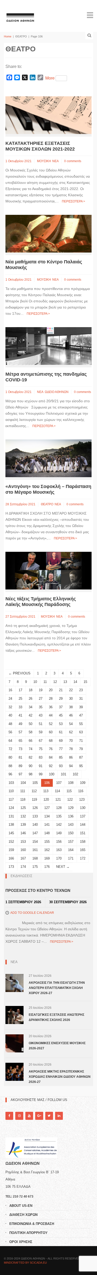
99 (40, 774)
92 (51, 766)
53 (61, 724)
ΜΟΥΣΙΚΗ (44, 161)
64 (10, 741)
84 (51, 757)
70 (71, 741)
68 (51, 741)
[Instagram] (19, 1116)
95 (81, 766)
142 (59, 825)
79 (81, 749)
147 (35, 833)
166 (11, 858)
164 (70, 850)
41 (20, 715)
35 (40, 707)
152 (11, 842)
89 (20, 766)
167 (23, 858)
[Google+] (39, 1116)
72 (10, 749)
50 (30, 724)
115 (69, 791)
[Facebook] (9, 1116)
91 (40, 766)
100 (51, 774)
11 (45, 682)
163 (59, 850)
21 (61, 690)
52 (51, 724)
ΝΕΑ (55, 161)
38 (71, 707)
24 (10, 699)
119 (34, 799)
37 (61, 707)
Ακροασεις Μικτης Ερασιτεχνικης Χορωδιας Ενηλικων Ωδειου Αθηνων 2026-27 (60, 1077)
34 (30, 707)
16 (10, 690)
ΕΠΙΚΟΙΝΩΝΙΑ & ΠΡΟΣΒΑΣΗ (31, 1224)
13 (65, 682)
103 (11, 783)
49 (20, 724)
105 (35, 783)
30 (71, 699)
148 (47, 833)
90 (30, 766)
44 (51, 715)
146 (23, 833)
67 (40, 741)
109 (82, 783)
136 (70, 816)
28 (51, 699)
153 (23, 842)
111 (22, 791)
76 (51, 749)
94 (71, 766)
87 (81, 757)
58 (30, 732)
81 (20, 757)
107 (59, 783)
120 (46, 799)
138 (11, 825)
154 (35, 842)
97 (20, 774)
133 (35, 816)
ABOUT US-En (20, 1206)
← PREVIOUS (20, 673)
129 (70, 808)
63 (81, 732)
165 (82, 850)
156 (59, 842)
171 (70, 858)
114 (57, 791)
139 (23, 825)
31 (81, 699)
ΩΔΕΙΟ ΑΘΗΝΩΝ (57, 392)
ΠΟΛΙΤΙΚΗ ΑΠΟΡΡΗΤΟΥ (28, 1233)
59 (40, 732)
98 (30, 774)
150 (70, 833)
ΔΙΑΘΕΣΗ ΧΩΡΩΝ (23, 1215)
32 (10, 707)
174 (23, 867)
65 (20, 741)
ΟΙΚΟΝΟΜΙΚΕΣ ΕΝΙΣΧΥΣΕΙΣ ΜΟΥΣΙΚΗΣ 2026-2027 (57, 1045)
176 (47, 867)
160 (23, 850)
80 (10, 757)
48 (10, 724)
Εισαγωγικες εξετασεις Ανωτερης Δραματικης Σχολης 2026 (56, 1017)
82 (30, 757)
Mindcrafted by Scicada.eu (25, 1262)
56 (10, 732)
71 (81, 741)
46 (71, 715)
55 (81, 724)
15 (85, 682)
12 (55, 682)
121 (58, 799)
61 (61, 732)
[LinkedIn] (59, 1116)
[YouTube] (29, 1116)
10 (35, 682)
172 (82, 858)
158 (82, 842)
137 (82, 816)
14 (75, 682)
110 (11, 791)
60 (51, 732)
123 (82, 799)
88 (10, 766)
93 (61, 766)
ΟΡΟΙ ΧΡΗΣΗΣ (20, 1242)
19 (40, 690)
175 (35, 867)
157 (70, 842)
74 (30, 749)
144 (82, 825)
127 (47, 808)
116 (80, 791)
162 (47, 850)
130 (82, 808)
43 (40, 715)
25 (20, 699)
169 (47, 858)
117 (11, 799)
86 (71, 757)
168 (35, 858)
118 (22, 799)
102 (75, 774)
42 (30, 715)
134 (47, 816)
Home (7, 36)
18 (30, 690)
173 (11, 867)
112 (34, 791)
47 (81, 715)
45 (61, 715)
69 (61, 741)
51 (40, 724)
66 (30, 741)
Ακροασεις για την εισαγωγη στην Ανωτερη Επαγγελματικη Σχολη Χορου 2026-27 (57, 988)
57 (20, 732)
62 (71, 732)
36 (51, 707)
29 (61, 699)
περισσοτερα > (73, 201)
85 (61, 757)
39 (81, 707)
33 (20, 707)
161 (35, 850)
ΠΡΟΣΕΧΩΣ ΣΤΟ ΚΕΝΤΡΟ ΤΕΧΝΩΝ (37, 890)
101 (63, 774)
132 (23, 816)
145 (11, 833)
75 (40, 749)
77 (61, 749)
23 (81, 690)
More (50, 78)
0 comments (72, 161)
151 (82, 833)
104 (23, 783)
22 (71, 690)
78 (71, 749)
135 (59, 816)
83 (40, 757)
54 (71, 724)
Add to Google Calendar (32, 913)
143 (70, 825)
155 (47, 842)
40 (10, 715)
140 (35, 825)
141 (47, 825)
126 (35, 808)
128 (59, 808)
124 (11, 808)
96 (10, 774)
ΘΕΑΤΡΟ (47, 504)
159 (11, 850)
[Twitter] (49, 1116)
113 (45, 791)
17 (20, 690)
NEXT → (63, 867)
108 (70, 783)
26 (30, 699)
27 (40, 699)
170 (59, 858)
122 (70, 799)
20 (51, 690)
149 (59, 833)
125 (23, 808)
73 (20, 749)
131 (11, 816)
